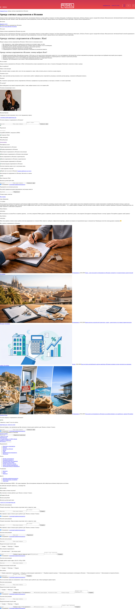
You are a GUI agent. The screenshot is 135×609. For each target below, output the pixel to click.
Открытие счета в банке (8, 462)
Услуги (5, 11)
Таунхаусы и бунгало (8, 448)
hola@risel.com (106, 5)
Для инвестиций (6, 551)
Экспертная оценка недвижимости (11, 466)
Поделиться (3, 441)
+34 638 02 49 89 (4, 117)
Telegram (16, 546)
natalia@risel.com (12, 117)
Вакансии (5, 473)
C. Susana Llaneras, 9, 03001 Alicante (8, 439)
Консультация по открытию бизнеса (110, 573)
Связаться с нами (44, 124)
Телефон (4, 546)
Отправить (42, 511)
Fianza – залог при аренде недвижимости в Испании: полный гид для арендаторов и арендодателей (109, 272)
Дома (4, 451)
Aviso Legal (5, 481)
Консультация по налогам (93, 573)
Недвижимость (76, 272)
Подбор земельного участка (9, 463)
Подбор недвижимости (8, 458)
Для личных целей (16, 551)
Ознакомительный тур (8, 460)
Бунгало (5, 447)
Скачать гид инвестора (5, 440)
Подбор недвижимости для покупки (10, 573)
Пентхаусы (5, 453)
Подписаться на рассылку (19, 435)
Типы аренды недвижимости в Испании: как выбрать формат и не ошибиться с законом (106, 413)
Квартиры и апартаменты (9, 446)
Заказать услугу (4, 24)
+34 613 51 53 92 (115, 5)
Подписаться (16, 191)
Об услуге (2, 26)
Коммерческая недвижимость (10, 452)
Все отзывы (3, 196)
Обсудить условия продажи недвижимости (31, 573)
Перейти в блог (3, 415)
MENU (4, 7)
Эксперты (14, 26)
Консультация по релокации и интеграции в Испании (73, 573)
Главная (2, 11)
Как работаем (8, 26)
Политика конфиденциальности (10, 478)
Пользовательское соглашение (10, 479)
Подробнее (2, 274)
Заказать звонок (4, 433)
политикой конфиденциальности (17, 184)
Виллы (4, 450)
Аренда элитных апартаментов (10, 465)
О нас (4, 472)
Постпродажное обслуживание (10, 461)
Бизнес (74, 364)
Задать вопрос (3, 142)
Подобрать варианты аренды (51, 573)
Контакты (5, 471)
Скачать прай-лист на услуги (24, 171)
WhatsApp (10, 546)
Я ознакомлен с (13, 184)
